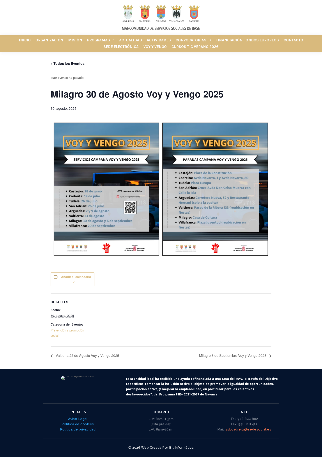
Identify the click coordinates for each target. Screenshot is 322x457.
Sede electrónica (121, 47)
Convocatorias (191, 40)
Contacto (293, 40)
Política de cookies (78, 424)
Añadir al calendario (76, 277)
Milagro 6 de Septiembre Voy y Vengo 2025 (233, 355)
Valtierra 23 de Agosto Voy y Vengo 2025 (87, 355)
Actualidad (130, 40)
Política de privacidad (78, 429)
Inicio (25, 40)
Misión (75, 40)
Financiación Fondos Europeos (247, 40)
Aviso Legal (78, 419)
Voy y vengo (155, 47)
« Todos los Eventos (68, 63)
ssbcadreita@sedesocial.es (248, 429)
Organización (49, 40)
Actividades (159, 40)
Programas (98, 40)
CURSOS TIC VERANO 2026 (195, 47)
